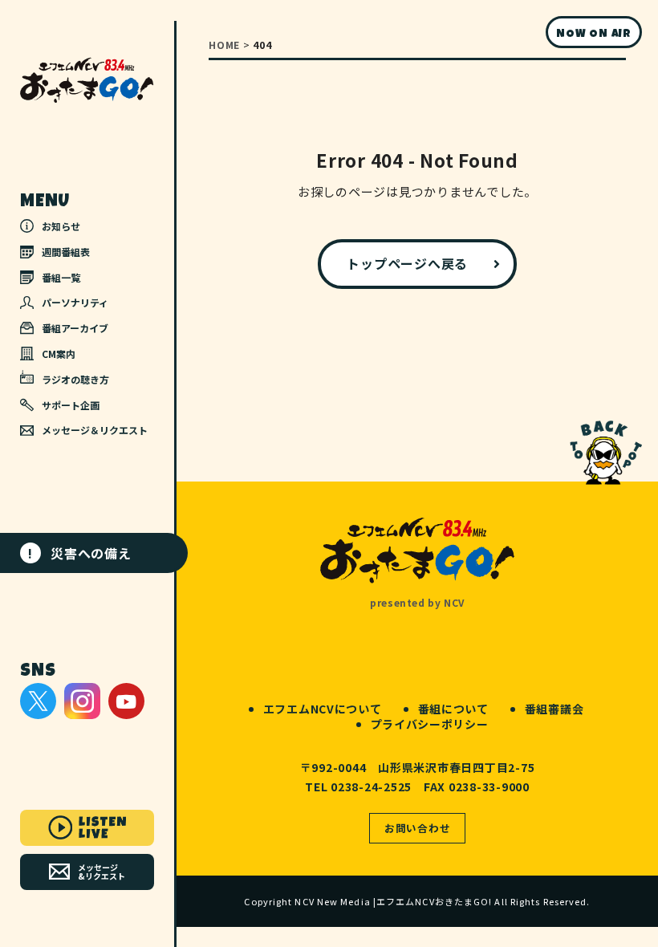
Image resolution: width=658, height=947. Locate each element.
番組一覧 (61, 277)
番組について (453, 709)
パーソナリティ (75, 302)
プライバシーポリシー (430, 724)
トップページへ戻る (407, 263)
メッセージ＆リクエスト (95, 430)
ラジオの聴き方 (75, 379)
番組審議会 (554, 709)
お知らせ (61, 226)
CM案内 (58, 353)
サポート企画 (71, 405)
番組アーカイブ (75, 328)
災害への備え (79, 553)
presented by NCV (417, 602)
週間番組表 (66, 251)
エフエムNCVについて (322, 709)
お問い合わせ (417, 827)
